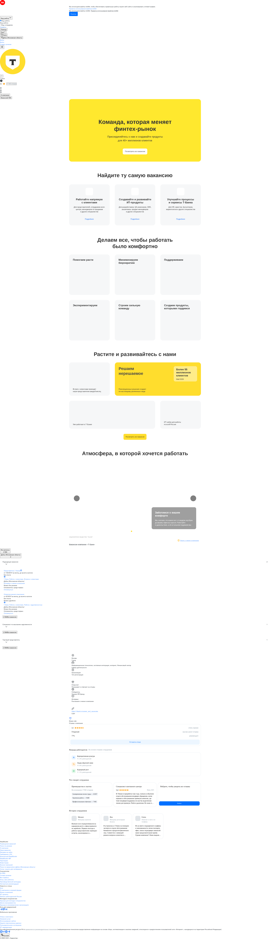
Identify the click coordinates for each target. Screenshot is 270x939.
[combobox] (5, 935)
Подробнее (89, 219)
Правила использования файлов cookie (104, 11)
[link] (3, 35)
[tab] (5, 95)
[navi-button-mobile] (2, 47)
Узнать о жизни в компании (189, 540)
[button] (2, 40)
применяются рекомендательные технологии (41, 929)
